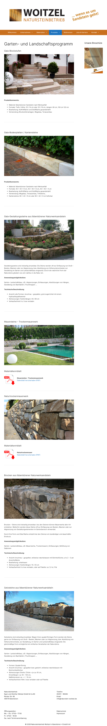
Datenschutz (61, 711)
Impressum (61, 713)
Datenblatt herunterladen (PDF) (28, 380)
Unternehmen (25, 32)
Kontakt (94, 32)
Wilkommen (12, 32)
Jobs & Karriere (82, 32)
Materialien (41, 32)
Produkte (54, 32)
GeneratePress (76, 724)
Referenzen (68, 32)
